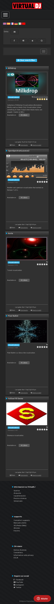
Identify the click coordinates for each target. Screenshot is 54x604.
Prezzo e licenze (20, 498)
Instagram (19, 585)
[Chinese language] (23, 24)
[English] (4, 24)
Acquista (17, 493)
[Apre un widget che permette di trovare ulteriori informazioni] (42, 599)
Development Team (41, 97)
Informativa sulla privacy (24, 555)
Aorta (10, 233)
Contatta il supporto (22, 520)
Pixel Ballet (13, 316)
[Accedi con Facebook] (14, 40)
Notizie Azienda (20, 550)
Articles (17, 528)
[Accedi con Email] (14, 32)
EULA (16, 558)
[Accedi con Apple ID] (32, 40)
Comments (24, 145)
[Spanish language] (8, 24)
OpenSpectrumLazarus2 (18, 151)
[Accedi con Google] (42, 40)
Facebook (18, 580)
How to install (36, 145)
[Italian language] (19, 24)
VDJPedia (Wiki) (20, 525)
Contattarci (18, 552)
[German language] (16, 24)
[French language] (12, 24)
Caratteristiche (20, 496)
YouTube (19, 582)
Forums (17, 531)
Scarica (17, 491)
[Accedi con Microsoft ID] (23, 40)
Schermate (18, 501)
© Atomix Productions (27, 601)
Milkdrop (12, 68)
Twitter (18, 587)
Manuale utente (20, 523)
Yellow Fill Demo (15, 399)
